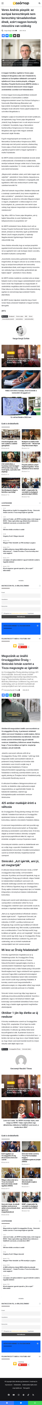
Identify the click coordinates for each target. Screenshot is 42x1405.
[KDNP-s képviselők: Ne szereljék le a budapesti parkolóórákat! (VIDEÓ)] (31, 483)
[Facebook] (3, 35)
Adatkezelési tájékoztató (29, 1385)
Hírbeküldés (17, 1385)
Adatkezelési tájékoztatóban (19, 613)
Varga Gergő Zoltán (9, 30)
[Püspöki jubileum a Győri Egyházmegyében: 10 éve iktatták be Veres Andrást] (31, 457)
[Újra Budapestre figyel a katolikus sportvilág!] (11, 483)
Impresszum (8, 1385)
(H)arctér (10, 353)
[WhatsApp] (10, 35)
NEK (26, 316)
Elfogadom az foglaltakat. (19, 613)
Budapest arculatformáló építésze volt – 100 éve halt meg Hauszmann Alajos (31, 443)
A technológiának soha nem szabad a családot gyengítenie (9, 443)
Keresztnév (4, 606)
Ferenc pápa (19, 316)
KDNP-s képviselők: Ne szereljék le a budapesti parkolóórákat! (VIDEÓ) (30, 492)
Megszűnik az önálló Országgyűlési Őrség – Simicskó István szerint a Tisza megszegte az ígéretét (21, 361)
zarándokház (19, 319)
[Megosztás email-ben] (14, 35)
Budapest (11, 316)
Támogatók (26, 1388)
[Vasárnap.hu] (21, 3)
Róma (30, 316)
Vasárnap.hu (33, 1381)
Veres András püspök (8, 319)
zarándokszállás (29, 319)
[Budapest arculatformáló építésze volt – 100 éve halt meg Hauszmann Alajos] (31, 434)
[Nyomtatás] (18, 35)
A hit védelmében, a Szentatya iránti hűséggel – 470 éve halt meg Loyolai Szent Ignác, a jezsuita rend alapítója (11, 468)
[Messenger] (7, 35)
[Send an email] (16, 30)
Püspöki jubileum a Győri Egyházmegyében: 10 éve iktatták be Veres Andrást (30, 466)
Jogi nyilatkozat (17, 1388)
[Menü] (3, 4)
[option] (21, 356)
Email (3, 592)
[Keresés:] (39, 4)
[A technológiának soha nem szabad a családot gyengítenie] (11, 434)
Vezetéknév (5, 599)
